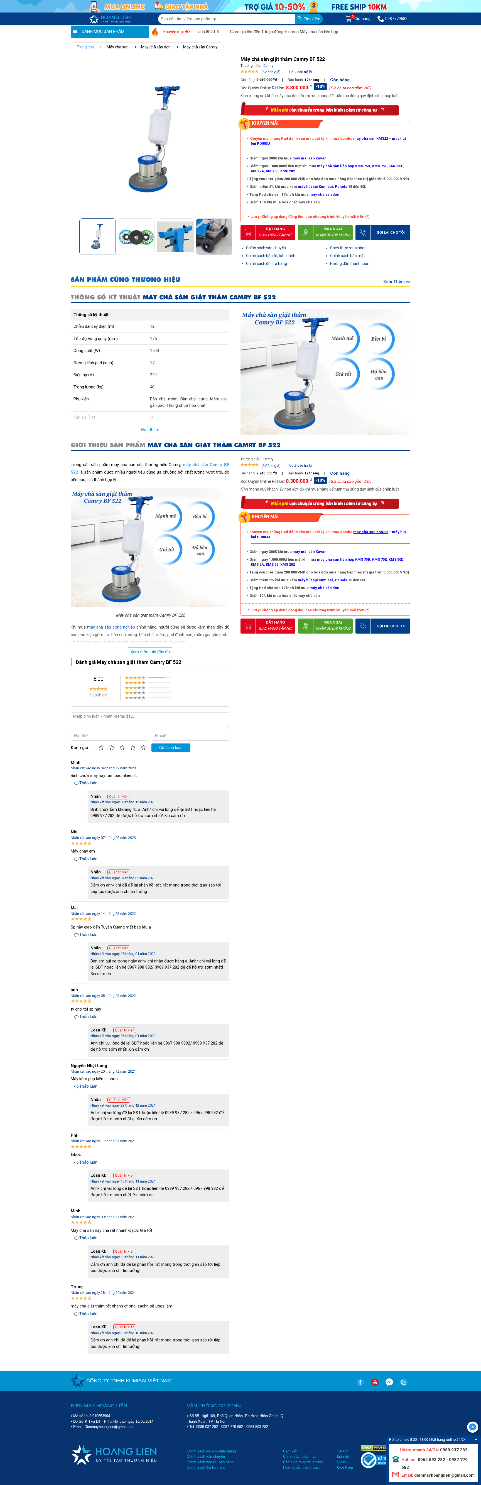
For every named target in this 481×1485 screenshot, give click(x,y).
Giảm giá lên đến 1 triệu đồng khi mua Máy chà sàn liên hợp (256, 31)
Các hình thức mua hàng (303, 1462)
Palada (341, 186)
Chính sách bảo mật (347, 255)
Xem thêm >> (396, 281)
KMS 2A (257, 171)
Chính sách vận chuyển (266, 248)
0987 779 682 (232, 1427)
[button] (227, 235)
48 (152, 387)
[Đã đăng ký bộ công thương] (382, 1467)
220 (153, 374)
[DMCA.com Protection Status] (378, 1447)
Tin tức (343, 1451)
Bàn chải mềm (164, 399)
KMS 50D (396, 166)
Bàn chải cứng (194, 399)
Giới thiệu (345, 1467)
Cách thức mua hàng (348, 248)
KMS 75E (379, 166)
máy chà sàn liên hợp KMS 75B (343, 166)
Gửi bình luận (171, 747)
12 (152, 326)
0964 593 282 (257, 1427)
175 (153, 338)
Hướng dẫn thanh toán (349, 263)
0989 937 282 (207, 1427)
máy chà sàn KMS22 (370, 138)
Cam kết (290, 1451)
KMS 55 (272, 171)
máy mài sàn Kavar (309, 158)
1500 (154, 350)
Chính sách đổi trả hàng (266, 263)
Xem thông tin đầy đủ (150, 651)
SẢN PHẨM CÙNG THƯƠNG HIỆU (125, 279)
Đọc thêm (150, 429)
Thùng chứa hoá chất (185, 405)
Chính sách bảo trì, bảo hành (270, 255)
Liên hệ (343, 1456)
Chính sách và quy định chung (211, 1451)
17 (152, 362)
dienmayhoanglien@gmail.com (444, 1475)
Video (341, 1462)
